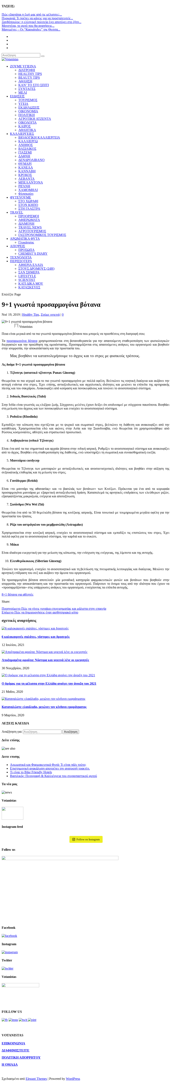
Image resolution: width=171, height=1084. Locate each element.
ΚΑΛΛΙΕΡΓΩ (28, 141)
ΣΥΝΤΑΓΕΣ (26, 89)
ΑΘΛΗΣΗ (25, 81)
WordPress (73, 1078)
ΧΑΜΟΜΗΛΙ (28, 190)
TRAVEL (16, 212)
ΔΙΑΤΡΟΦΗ (26, 70)
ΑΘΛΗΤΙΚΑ (27, 130)
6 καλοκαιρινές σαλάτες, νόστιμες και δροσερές (36, 636)
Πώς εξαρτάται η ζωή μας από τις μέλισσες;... (32, 14)
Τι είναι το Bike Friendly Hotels (31, 772)
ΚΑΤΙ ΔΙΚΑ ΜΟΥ (30, 283)
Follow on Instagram (88, 839)
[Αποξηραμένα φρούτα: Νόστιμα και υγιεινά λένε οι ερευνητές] (44, 652)
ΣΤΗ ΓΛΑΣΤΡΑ (29, 208)
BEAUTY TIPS (29, 77)
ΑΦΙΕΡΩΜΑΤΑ (29, 220)
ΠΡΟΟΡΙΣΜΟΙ (28, 216)
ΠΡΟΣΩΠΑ (26, 250)
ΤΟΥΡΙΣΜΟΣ (27, 100)
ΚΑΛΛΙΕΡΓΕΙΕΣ (22, 133)
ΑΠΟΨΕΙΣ (17, 246)
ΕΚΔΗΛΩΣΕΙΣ (28, 107)
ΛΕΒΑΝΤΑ (26, 178)
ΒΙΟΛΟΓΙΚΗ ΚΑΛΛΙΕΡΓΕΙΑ (39, 137)
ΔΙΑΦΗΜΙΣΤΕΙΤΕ (15, 1050)
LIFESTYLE (27, 276)
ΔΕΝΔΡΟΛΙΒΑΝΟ (31, 160)
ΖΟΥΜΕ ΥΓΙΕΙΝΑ (23, 66)
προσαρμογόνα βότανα (21, 341)
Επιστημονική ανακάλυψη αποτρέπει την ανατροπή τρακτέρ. (50, 768)
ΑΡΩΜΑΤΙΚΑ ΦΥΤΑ (25, 238)
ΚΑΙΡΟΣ (24, 126)
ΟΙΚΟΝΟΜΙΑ (28, 111)
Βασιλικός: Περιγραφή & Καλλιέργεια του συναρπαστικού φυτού (53, 776)
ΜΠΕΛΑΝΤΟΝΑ (30, 182)
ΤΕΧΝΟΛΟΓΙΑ (21, 257)
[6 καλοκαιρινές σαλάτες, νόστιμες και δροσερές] (35, 628)
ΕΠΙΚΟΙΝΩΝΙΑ (13, 1043)
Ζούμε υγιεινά (50, 314)
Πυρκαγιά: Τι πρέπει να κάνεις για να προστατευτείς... (37, 18)
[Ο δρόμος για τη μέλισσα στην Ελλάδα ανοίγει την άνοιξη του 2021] (48, 675)
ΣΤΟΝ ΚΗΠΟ (28, 205)
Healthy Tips (30, 314)
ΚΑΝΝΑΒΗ (27, 171)
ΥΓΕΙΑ (23, 104)
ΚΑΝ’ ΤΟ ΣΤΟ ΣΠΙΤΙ (33, 85)
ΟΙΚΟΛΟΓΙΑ (27, 122)
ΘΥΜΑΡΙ (24, 163)
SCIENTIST (26, 280)
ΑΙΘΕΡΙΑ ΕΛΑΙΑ (30, 265)
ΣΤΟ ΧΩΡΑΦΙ (28, 201)
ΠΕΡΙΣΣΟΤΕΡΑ (21, 261)
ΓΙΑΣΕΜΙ (25, 152)
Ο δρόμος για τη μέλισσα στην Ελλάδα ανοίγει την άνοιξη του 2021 (49, 683)
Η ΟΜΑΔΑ (10, 1064)
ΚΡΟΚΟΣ (25, 175)
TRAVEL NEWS (30, 227)
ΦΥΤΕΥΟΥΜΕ (20, 197)
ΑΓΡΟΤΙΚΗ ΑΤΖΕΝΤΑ (34, 118)
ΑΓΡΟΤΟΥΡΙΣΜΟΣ (32, 231)
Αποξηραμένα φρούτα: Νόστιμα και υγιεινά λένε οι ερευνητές (45, 660)
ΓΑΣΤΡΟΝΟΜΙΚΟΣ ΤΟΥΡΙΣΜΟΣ (42, 235)
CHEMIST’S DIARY (33, 253)
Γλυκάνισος (26, 242)
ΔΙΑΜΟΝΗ (26, 223)
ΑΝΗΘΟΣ (25, 145)
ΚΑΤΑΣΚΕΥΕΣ (29, 287)
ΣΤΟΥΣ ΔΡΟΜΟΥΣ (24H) (36, 268)
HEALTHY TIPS (30, 74)
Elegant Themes (36, 1078)
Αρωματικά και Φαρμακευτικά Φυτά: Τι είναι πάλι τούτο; (48, 764)
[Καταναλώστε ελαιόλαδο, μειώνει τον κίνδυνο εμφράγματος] (43, 698)
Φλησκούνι (25, 193)
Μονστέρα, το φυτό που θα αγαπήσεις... (28, 25)
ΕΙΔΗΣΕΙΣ (17, 96)
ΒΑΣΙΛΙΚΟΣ (27, 148)
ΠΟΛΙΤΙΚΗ (26, 115)
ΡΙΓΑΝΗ (24, 186)
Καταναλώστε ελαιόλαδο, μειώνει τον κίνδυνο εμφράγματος (44, 707)
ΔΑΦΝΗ (24, 156)
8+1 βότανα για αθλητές (17, 594)
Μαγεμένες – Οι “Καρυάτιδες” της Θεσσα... (31, 29)
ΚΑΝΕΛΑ (25, 167)
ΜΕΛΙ (22, 92)
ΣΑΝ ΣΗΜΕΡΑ (29, 272)
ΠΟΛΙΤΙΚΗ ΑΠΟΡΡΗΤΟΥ (21, 1057)
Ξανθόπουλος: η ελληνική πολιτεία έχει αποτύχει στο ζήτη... (41, 22)
